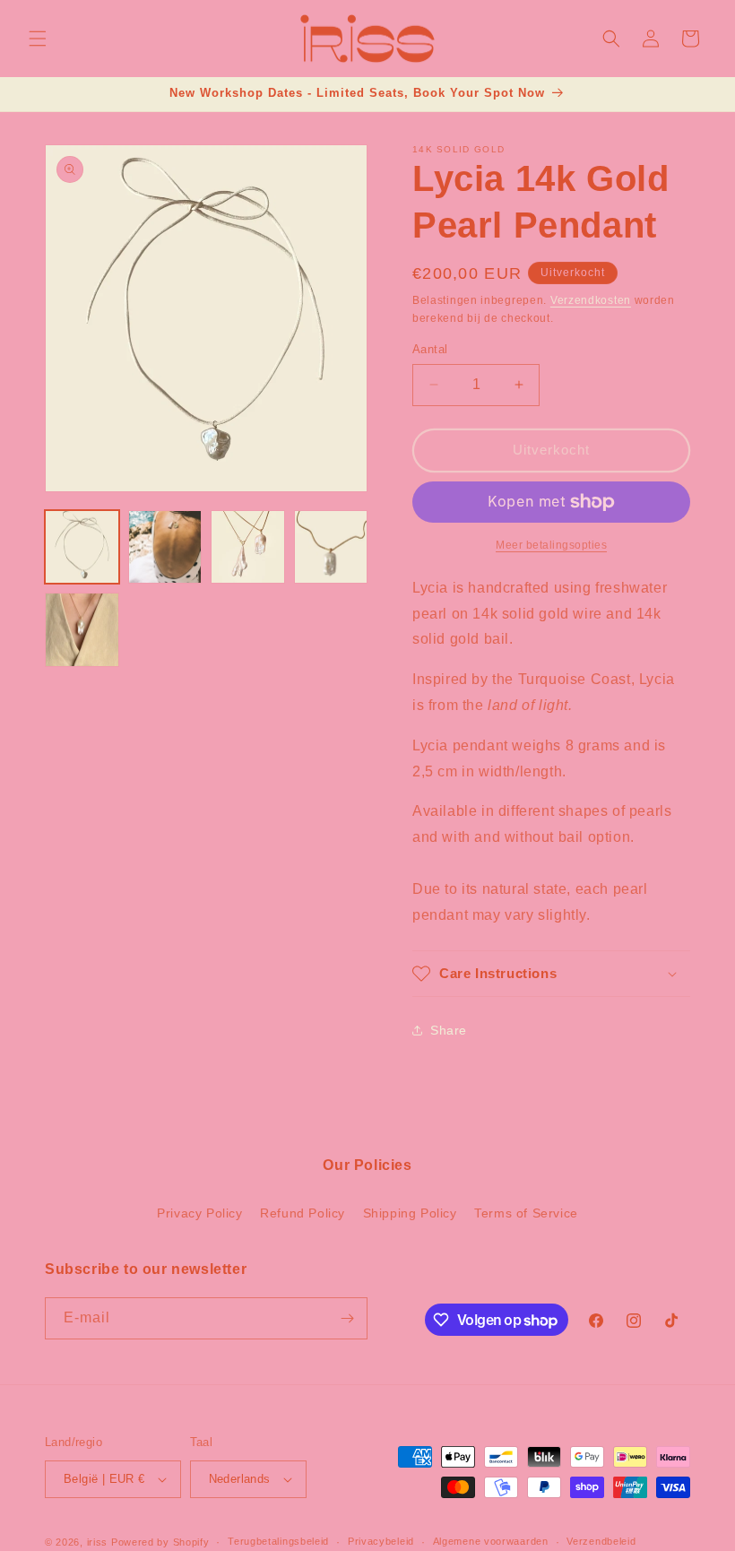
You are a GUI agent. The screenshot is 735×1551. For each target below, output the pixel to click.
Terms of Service (526, 1213)
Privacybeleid (381, 1541)
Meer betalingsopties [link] (551, 545)
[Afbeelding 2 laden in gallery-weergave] (165, 547)
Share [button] (448, 1030)
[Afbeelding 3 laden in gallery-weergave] (248, 547)
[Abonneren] (347, 1318)
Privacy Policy (199, 1213)
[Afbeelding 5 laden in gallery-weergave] (82, 630)
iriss (97, 1542)
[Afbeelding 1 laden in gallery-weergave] (82, 547)
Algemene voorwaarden (491, 1541)
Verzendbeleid (601, 1541)
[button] (37, 38)
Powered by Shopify (160, 1542)
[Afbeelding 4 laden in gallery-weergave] (331, 547)
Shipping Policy (410, 1213)
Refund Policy (302, 1213)
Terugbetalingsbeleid (278, 1541)
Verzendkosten (590, 300)
